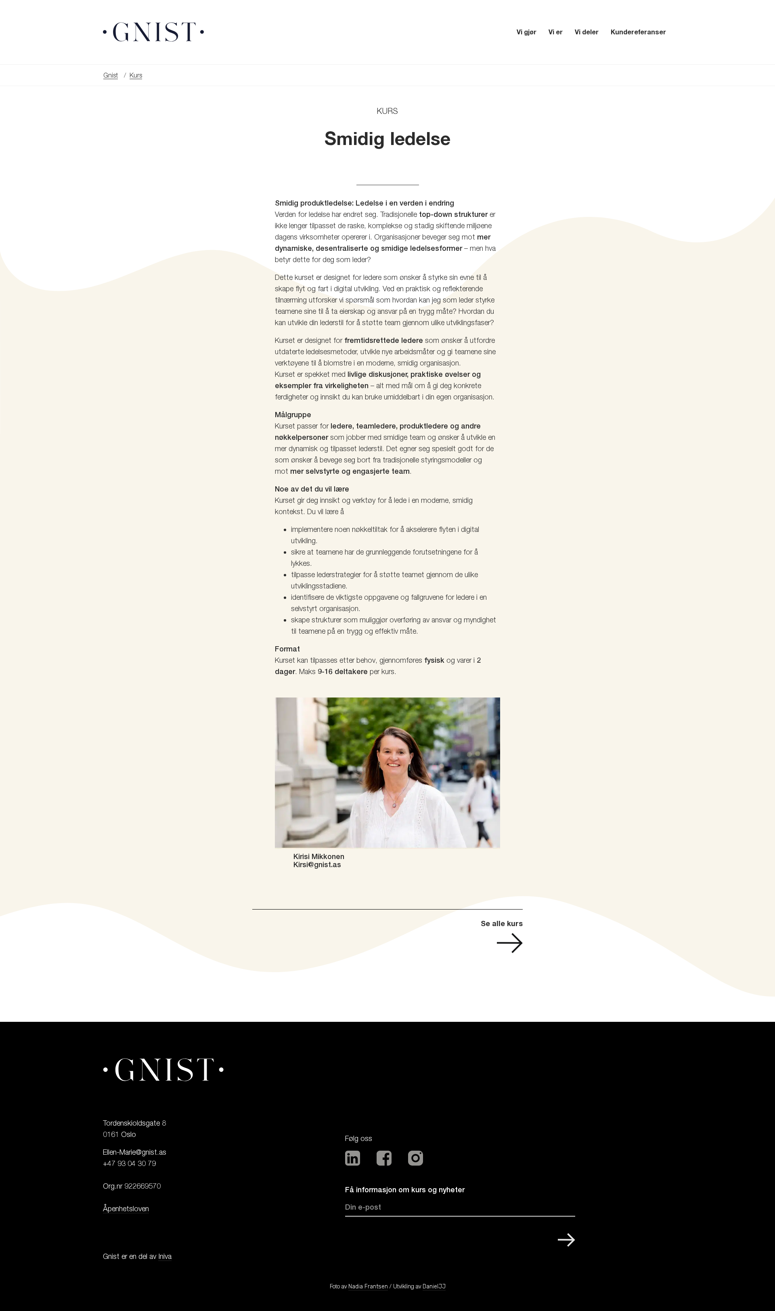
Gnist (110, 75)
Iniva (165, 1256)
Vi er (556, 32)
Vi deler (587, 32)
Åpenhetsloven (126, 1208)
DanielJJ (434, 1286)
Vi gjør (526, 32)
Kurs (136, 75)
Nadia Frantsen (368, 1286)
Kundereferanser (638, 32)
